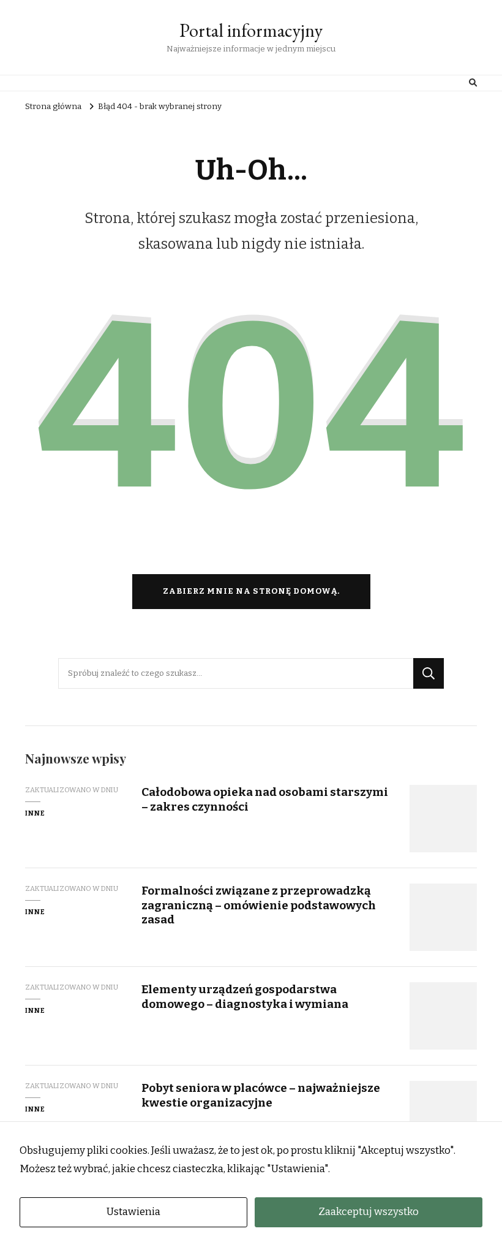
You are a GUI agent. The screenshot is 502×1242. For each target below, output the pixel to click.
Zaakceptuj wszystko (368, 1211)
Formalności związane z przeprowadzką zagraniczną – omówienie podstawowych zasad (258, 905)
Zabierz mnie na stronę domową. (251, 591)
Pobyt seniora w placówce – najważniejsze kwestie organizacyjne (260, 1095)
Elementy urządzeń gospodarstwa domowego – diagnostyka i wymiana (244, 996)
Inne (35, 813)
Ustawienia (133, 1211)
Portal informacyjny (251, 30)
